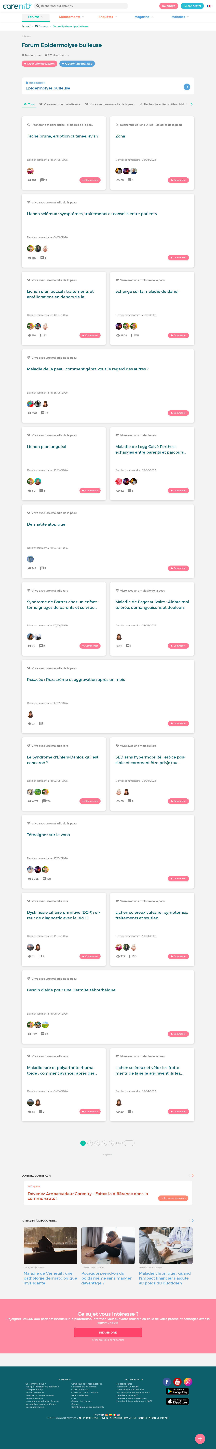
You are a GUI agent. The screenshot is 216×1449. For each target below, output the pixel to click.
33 (46, 413)
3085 (35, 878)
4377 (35, 801)
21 (33, 956)
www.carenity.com (67, 1418)
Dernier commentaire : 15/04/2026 (47, 935)
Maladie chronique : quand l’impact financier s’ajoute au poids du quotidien (165, 1278)
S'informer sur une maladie (130, 1389)
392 (34, 1034)
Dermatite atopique (46, 524)
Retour (27, 36)
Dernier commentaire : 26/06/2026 (135, 314)
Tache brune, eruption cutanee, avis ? (62, 136)
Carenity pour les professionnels (87, 1407)
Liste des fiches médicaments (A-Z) (134, 1401)
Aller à (119, 1143)
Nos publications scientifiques (40, 1404)
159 (49, 878)
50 (33, 490)
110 (34, 335)
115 (137, 335)
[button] (36, 18)
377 (122, 956)
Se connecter (192, 6)
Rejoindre (168, 6)
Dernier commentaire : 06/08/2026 (47, 237)
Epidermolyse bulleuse (48, 88)
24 (33, 723)
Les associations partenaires (39, 1395)
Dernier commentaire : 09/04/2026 (47, 1013)
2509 (123, 335)
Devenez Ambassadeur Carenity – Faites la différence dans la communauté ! (88, 1196)
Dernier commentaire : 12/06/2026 (135, 470)
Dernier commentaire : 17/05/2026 (47, 703)
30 (135, 956)
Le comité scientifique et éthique (42, 1401)
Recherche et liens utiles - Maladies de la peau (175, 104)
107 (34, 257)
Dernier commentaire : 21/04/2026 (135, 780)
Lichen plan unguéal (46, 446)
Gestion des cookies (81, 1401)
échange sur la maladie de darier (147, 291)
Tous (31, 104)
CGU (73, 1398)
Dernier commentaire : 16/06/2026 (47, 392)
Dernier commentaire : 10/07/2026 (47, 314)
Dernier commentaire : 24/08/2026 (47, 159)
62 (122, 490)
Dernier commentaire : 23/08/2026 (135, 159)
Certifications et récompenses (86, 1384)
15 (45, 180)
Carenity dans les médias (83, 1386)
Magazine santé (124, 1384)
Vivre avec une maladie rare (62, 104)
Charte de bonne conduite (84, 1392)
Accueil (26, 26)
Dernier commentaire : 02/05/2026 (47, 780)
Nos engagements (34, 1407)
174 (48, 801)
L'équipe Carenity (34, 1389)
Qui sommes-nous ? (35, 1384)
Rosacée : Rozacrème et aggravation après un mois (76, 679)
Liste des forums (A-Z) (127, 1395)
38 (33, 646)
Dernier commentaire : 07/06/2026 (47, 547)
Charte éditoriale (79, 1389)
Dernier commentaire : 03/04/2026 (135, 1091)
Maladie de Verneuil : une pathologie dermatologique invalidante (50, 1278)
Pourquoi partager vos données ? (42, 1386)
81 (33, 1111)
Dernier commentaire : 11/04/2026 (135, 935)
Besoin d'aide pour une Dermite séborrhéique (71, 990)
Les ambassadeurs (34, 1392)
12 (45, 335)
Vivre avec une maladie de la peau (112, 104)
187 (34, 180)
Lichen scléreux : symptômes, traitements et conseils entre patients (92, 213)
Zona (120, 136)
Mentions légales (80, 1395)
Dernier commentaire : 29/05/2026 (135, 625)
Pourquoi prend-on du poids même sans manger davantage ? (106, 1278)
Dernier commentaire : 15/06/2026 (47, 470)
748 (34, 413)
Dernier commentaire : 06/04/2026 (47, 1091)
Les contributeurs (34, 1398)
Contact (75, 1404)
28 (122, 801)
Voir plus (106, 1154)
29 (46, 1034)
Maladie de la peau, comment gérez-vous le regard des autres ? (87, 369)
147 (34, 568)
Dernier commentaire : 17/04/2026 (47, 858)
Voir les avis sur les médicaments (133, 1392)
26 (122, 180)
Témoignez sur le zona (48, 834)
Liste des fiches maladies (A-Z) (131, 1398)
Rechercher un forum (127, 1386)
